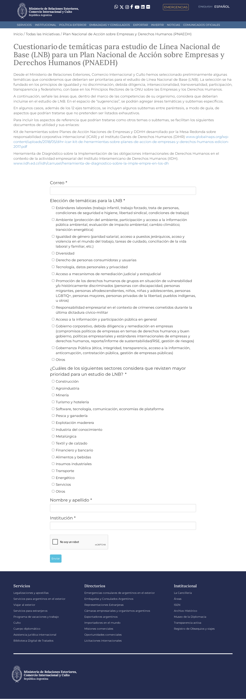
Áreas (177, 599)
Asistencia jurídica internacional (34, 634)
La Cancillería (183, 593)
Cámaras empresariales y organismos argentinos (117, 610)
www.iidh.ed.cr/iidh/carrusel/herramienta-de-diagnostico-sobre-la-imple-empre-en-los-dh (91, 163)
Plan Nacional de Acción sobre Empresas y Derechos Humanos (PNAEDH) (127, 34)
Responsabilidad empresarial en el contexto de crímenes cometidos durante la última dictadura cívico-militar (124, 310)
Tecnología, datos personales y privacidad (92, 267)
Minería (62, 395)
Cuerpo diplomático (26, 628)
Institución (63, 517)
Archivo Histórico (185, 610)
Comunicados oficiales (201, 25)
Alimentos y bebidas (73, 457)
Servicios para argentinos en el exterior (39, 599)
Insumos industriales (74, 464)
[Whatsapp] (116, 7)
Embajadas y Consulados (109, 25)
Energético (65, 478)
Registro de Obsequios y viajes (194, 628)
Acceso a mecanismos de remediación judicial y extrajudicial (108, 274)
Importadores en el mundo (102, 622)
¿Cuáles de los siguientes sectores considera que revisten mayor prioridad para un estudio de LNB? (118, 371)
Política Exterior (72, 25)
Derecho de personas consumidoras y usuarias (96, 260)
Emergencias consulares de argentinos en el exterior (119, 593)
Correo (58, 182)
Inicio (18, 34)
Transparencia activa (187, 622)
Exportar (140, 25)
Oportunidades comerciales (103, 634)
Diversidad (65, 253)
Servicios (24, 25)
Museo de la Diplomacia (190, 616)
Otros (60, 360)
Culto (17, 622)
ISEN (177, 605)
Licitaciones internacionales (103, 640)
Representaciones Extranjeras (104, 605)
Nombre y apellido (71, 499)
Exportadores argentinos (101, 616)
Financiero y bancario (74, 450)
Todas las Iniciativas (43, 34)
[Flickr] (148, 7)
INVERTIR (157, 25)
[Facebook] (131, 7)
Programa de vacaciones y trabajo (36, 616)
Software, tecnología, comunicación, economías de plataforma (110, 409)
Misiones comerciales (98, 628)
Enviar (56, 558)
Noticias (173, 25)
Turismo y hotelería (72, 402)
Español (222, 6)
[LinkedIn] (143, 7)
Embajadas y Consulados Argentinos (108, 599)
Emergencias (176, 7)
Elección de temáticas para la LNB (87, 200)
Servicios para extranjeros (30, 610)
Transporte (65, 471)
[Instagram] (127, 7)
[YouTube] (137, 7)
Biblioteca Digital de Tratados (33, 640)
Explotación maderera (75, 423)
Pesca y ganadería (72, 416)
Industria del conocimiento (79, 430)
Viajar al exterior (24, 605)
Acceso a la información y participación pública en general (106, 319)
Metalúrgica (66, 436)
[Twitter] (122, 7)
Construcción (67, 381)
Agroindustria (67, 388)
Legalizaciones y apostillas (31, 593)
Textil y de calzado (71, 443)
